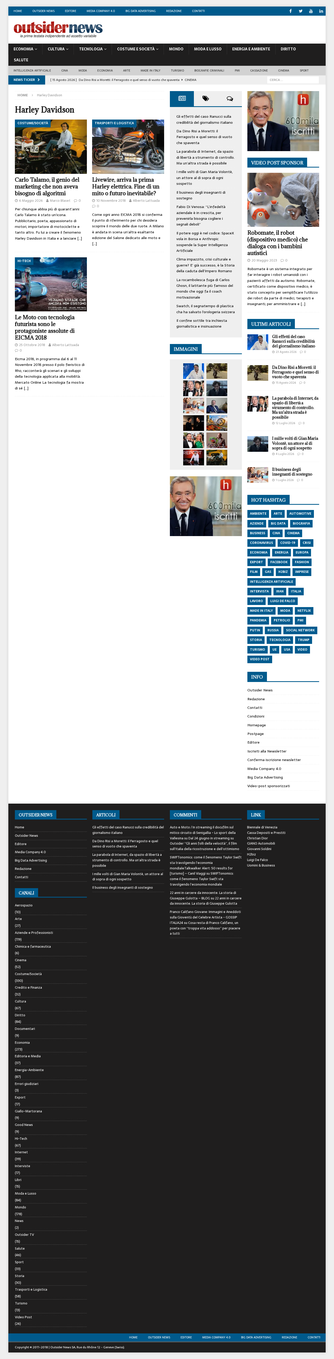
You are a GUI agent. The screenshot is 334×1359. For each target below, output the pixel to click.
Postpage (255, 734)
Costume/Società (28, 974)
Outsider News (43, 11)
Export (20, 1097)
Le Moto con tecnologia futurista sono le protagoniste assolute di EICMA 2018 (45, 327)
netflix (304, 610)
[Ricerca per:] (293, 79)
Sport (304, 70)
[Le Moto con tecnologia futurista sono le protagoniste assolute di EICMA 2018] (51, 284)
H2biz (251, 854)
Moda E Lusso (208, 49)
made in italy (261, 610)
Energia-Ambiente (29, 1070)
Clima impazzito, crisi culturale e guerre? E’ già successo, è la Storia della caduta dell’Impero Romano (205, 265)
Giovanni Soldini (259, 849)
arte (278, 513)
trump (303, 640)
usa (287, 649)
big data (278, 523)
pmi (300, 620)
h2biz (283, 571)
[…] (79, 238)
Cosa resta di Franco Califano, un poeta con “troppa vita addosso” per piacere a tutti (205, 928)
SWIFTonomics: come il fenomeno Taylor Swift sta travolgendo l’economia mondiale (202, 879)
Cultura (56, 49)
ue (274, 649)
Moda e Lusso (25, 1193)
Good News (24, 1124)
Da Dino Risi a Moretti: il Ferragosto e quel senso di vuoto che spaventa (204, 137)
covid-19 (287, 542)
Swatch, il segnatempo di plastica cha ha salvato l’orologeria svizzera (205, 308)
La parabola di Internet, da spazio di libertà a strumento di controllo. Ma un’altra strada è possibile (205, 157)
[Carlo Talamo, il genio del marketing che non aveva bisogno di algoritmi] (51, 147)
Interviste (22, 1166)
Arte (126, 70)
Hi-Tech (21, 1138)
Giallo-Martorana (28, 1111)
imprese (302, 571)
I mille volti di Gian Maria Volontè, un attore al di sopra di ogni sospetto (204, 177)
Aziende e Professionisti (34, 932)
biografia (301, 523)
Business (257, 533)
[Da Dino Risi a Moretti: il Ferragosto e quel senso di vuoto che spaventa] (216, 371)
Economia (23, 49)
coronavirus (261, 542)
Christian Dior (257, 838)
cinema (293, 533)
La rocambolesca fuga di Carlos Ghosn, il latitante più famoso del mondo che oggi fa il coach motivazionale (204, 288)
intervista (259, 591)
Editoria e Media (28, 1056)
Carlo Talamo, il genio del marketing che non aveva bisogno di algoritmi (47, 186)
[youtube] (310, 11)
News (19, 1221)
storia (256, 640)
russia (273, 630)
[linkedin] (321, 11)
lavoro (256, 601)
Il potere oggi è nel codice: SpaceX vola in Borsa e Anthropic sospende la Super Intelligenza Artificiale (205, 241)
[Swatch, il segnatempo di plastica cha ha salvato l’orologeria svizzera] (216, 440)
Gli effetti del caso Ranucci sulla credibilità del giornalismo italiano (204, 119)
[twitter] (300, 11)
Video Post (23, 1317)
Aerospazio (24, 905)
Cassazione (259, 70)
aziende (257, 523)
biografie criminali (209, 70)
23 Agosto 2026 (286, 351)
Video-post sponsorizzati (268, 786)
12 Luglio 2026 (285, 423)
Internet (21, 1152)
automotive (300, 513)
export (256, 562)
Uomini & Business (261, 865)
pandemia (258, 620)
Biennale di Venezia (262, 827)
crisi (307, 542)
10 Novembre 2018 (111, 200)
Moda (83, 70)
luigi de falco (282, 601)
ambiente (258, 513)
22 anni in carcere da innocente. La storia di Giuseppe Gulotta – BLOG (203, 895)
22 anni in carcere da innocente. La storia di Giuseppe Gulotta (206, 900)
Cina (64, 70)
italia (296, 591)
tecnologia (279, 640)
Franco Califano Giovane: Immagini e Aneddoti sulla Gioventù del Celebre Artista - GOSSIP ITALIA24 (205, 917)
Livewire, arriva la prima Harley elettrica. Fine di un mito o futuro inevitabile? (125, 186)
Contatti (198, 11)
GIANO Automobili (261, 843)
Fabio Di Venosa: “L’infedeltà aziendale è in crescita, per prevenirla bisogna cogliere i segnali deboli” (200, 215)
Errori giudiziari (26, 1084)
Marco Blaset (60, 200)
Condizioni (255, 716)
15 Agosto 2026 (286, 382)
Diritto (288, 49)
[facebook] (290, 11)
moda (285, 610)
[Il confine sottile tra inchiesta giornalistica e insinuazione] (193, 457)
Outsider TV (24, 1234)
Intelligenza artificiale (32, 70)
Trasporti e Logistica (31, 1289)
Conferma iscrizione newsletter (274, 760)
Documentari (25, 1028)
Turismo (177, 70)
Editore (70, 11)
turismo (257, 649)
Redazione (174, 11)
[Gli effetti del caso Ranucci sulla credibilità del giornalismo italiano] (193, 371)
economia (258, 552)
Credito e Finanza (28, 987)
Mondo (176, 49)
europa (302, 552)
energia (281, 552)
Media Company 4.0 (101, 11)
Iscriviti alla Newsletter (267, 751)
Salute (21, 60)
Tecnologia (91, 49)
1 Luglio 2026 (285, 480)
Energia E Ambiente (251, 49)
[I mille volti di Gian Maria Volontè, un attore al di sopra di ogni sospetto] (216, 388)
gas (268, 571)
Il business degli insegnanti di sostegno (292, 472)
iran (280, 591)
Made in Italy (151, 70)
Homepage (256, 725)
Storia (19, 1276)
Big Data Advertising (141, 11)
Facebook (279, 562)
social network (300, 630)
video (302, 649)
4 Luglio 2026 (285, 454)
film (254, 571)
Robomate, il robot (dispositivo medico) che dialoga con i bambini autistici (277, 243)
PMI (237, 70)
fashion (302, 562)
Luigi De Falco (257, 860)
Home (18, 11)
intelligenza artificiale (271, 581)
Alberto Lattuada (146, 200)
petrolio (282, 620)
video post (260, 659)
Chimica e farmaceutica (33, 946)
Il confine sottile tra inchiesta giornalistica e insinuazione (201, 323)
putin (255, 630)
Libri (18, 1180)
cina (276, 533)
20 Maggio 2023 (264, 260)
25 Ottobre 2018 (32, 345)
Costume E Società (136, 49)
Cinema (283, 70)
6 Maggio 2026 (31, 200)
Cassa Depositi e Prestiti (266, 832)
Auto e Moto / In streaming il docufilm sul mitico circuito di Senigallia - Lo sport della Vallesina (203, 832)
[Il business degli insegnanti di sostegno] (193, 405)
